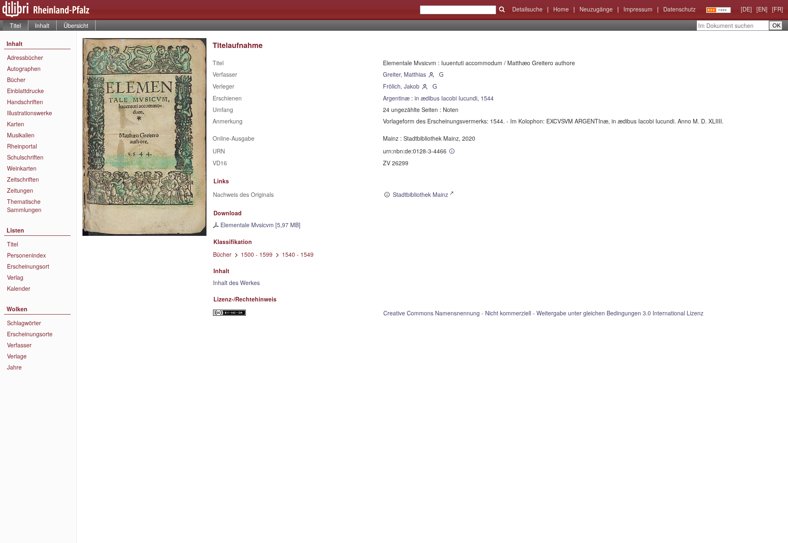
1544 (487, 98)
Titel (12, 244)
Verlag (15, 277)
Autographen (24, 68)
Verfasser (19, 345)
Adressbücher (25, 57)
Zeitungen (20, 190)
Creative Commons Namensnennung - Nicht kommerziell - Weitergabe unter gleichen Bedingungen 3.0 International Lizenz (543, 313)
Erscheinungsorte (30, 334)
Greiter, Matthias (404, 74)
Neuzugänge (596, 9)
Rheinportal (22, 146)
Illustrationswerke (29, 113)
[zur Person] (432, 74)
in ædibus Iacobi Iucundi (446, 98)
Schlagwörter (24, 323)
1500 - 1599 (257, 254)
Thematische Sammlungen (24, 205)
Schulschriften (25, 157)
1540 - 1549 (298, 254)
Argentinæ (396, 98)
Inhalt (42, 25)
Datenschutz (679, 9)
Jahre (14, 367)
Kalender (18, 288)
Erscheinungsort (28, 266)
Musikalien (20, 135)
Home (561, 9)
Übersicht (76, 25)
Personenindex (26, 255)
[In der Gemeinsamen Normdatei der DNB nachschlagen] (441, 74)
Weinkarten (22, 168)
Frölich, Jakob (401, 86)
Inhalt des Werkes (236, 282)
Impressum (638, 9)
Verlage (17, 356)
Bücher (16, 79)
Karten (15, 124)
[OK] (502, 9)
